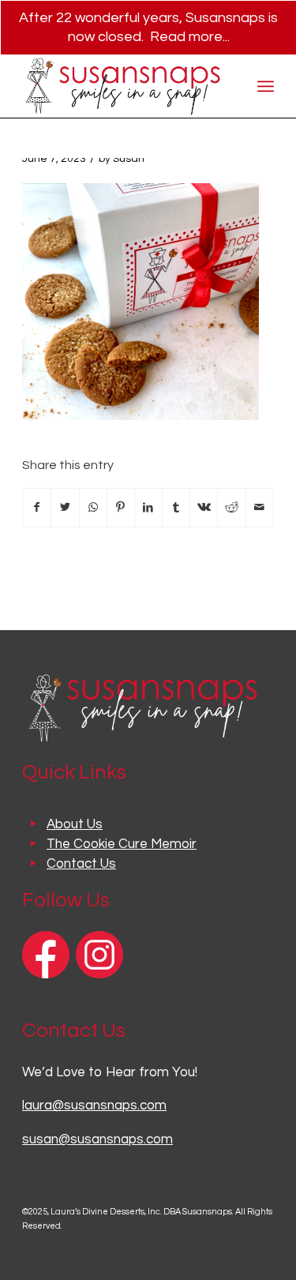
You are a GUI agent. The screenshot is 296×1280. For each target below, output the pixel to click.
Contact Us (81, 864)
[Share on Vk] (203, 508)
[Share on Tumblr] (176, 508)
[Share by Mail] (259, 508)
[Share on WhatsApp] (93, 508)
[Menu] (265, 86)
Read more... (190, 36)
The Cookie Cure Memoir (122, 844)
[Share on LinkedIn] (148, 508)
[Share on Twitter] (64, 508)
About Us (75, 824)
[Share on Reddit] (231, 508)
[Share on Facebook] (37, 508)
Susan (128, 158)
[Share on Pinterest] (120, 508)
